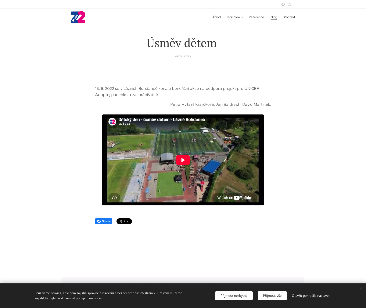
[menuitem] (218, 17)
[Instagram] (289, 4)
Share (106, 221)
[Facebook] (283, 4)
